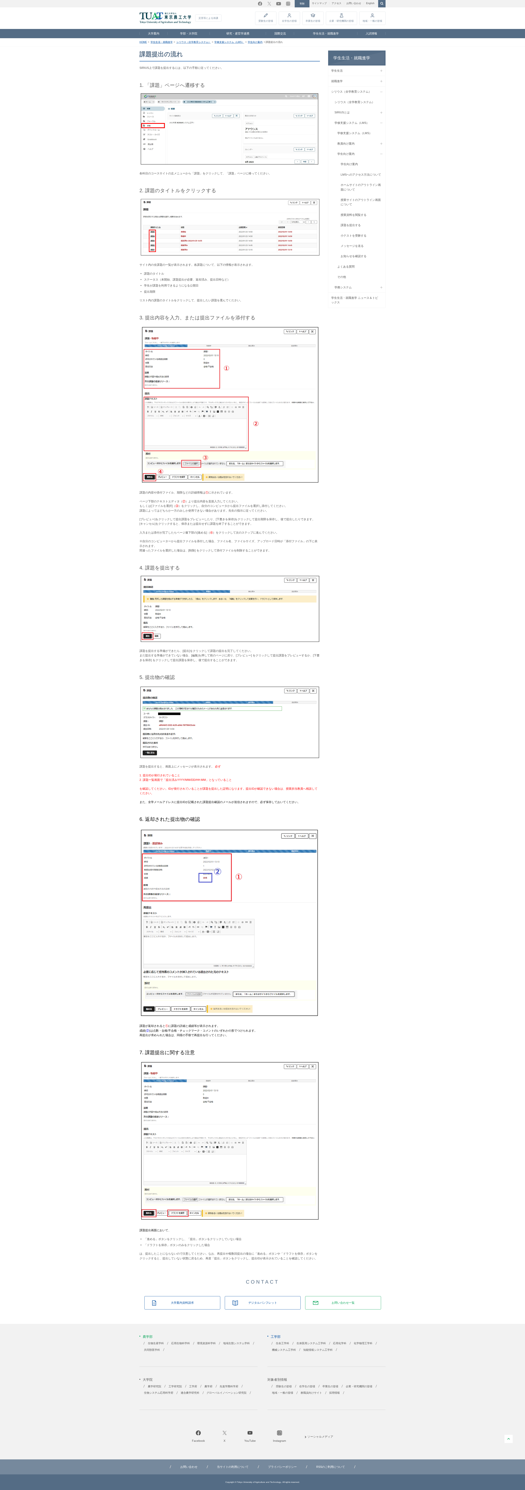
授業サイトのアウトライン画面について (361, 202)
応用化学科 (339, 1343)
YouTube (278, 4)
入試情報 (371, 33)
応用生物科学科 (180, 1343)
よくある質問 (346, 266)
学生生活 (337, 70)
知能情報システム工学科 (318, 1349)
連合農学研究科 (190, 1392)
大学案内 (153, 33)
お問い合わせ (353, 3)
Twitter (269, 4)
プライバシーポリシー (282, 1466)
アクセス (336, 3)
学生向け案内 (255, 42)
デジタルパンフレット (262, 1302)
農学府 (208, 1386)
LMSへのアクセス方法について (361, 174)
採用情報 (334, 1392)
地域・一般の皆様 (372, 21)
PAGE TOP (508, 1439)
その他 (341, 276)
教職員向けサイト (311, 1392)
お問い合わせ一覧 (343, 1302)
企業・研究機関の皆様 (341, 21)
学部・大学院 (188, 33)
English (370, 3)
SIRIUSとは (342, 112)
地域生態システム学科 (236, 1343)
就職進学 (337, 81)
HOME (143, 42)
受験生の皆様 (265, 21)
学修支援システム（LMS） (229, 42)
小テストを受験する (353, 235)
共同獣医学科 (152, 1349)
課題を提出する (351, 225)
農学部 (148, 1336)
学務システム (343, 287)
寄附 (302, 3)
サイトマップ (319, 3)
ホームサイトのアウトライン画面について (361, 187)
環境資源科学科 (206, 1343)
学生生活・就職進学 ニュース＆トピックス (354, 300)
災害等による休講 (208, 18)
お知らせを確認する (353, 256)
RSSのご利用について (330, 1466)
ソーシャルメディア (320, 1436)
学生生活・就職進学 (326, 33)
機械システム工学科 (284, 1349)
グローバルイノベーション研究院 (227, 1392)
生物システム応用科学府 (158, 1392)
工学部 (276, 1336)
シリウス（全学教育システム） (193, 42)
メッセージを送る (352, 245)
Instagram (288, 4)
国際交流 (280, 33)
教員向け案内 (346, 143)
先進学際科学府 (229, 1386)
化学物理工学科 (363, 1343)
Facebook (260, 4)
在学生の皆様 (289, 21)
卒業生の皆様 (313, 21)
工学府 (193, 1386)
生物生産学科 (156, 1343)
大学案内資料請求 (182, 1302)
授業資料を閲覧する (353, 214)
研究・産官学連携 (237, 33)
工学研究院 (175, 1386)
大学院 (148, 1379)
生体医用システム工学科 (311, 1343)
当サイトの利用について (233, 1466)
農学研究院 (154, 1386)
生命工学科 (282, 1343)
